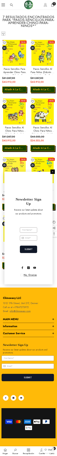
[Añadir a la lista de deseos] (4, 43)
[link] (15, 451)
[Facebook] (5, 398)
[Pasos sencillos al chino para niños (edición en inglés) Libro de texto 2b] (43, 170)
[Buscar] (11, 5)
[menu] (3, 5)
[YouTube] (21, 398)
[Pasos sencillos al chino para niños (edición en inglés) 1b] (14, 170)
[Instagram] (13, 398)
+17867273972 (21, 307)
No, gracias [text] (30, 275)
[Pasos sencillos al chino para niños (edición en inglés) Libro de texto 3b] (14, 112)
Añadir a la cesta (15, 89)
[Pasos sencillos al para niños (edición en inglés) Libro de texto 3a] (43, 53)
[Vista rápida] (4, 48)
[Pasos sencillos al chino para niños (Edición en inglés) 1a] (43, 112)
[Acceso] (45, 4)
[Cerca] (52, 171)
